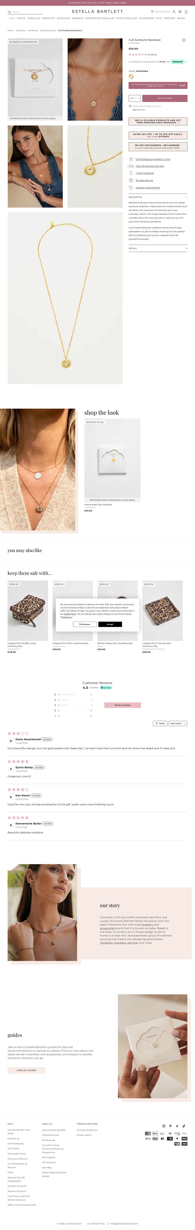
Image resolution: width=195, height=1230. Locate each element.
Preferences (84, 624)
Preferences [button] (66, 617)
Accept (110, 624)
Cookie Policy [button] (70, 614)
